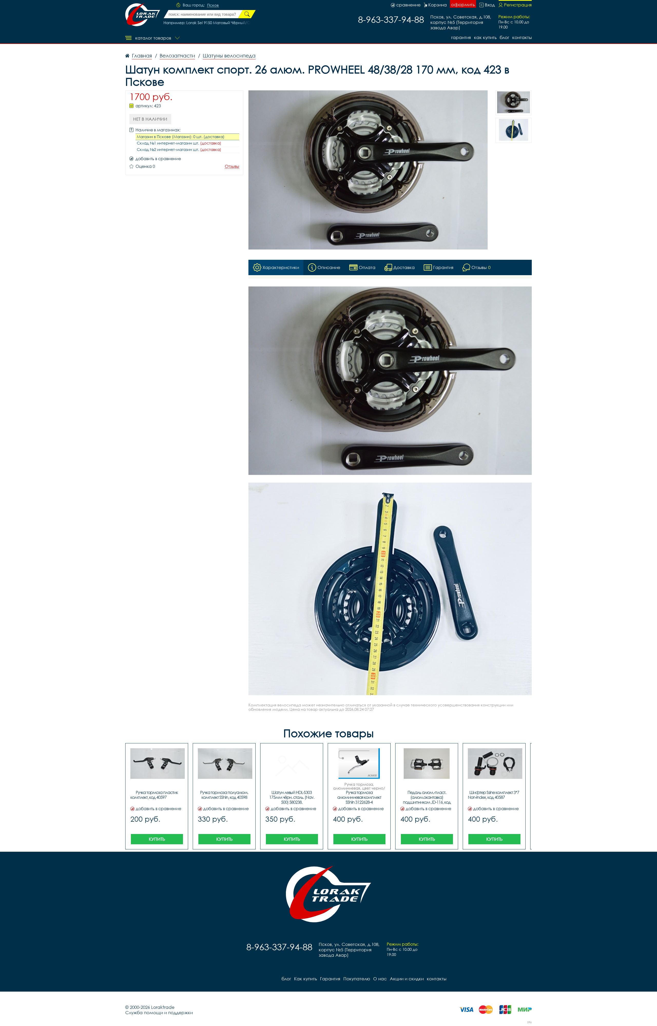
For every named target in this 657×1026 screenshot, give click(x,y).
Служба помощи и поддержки (159, 1012)
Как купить (485, 37)
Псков (213, 5)
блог (504, 37)
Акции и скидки (407, 978)
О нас (380, 978)
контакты (522, 37)
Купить (157, 839)
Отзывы (232, 166)
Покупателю (356, 978)
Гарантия (461, 37)
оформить (463, 4)
